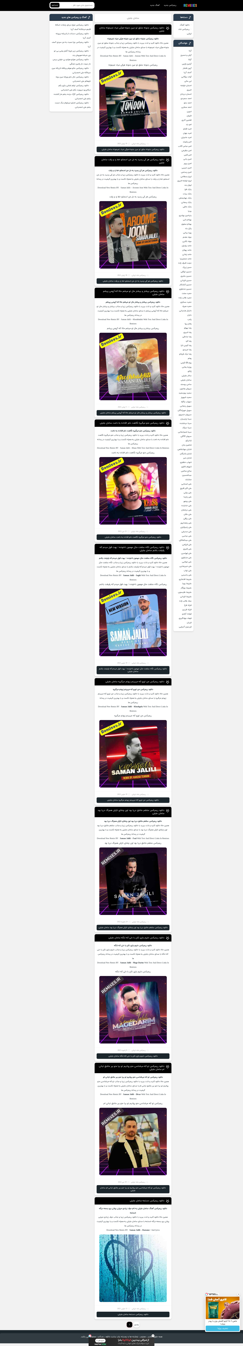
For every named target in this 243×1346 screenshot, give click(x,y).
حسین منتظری (185, 289)
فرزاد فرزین (187, 609)
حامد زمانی (187, 254)
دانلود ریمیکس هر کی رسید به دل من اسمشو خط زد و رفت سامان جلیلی (133, 281)
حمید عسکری (186, 302)
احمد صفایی (186, 107)
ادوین (189, 111)
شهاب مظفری (186, 462)
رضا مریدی (187, 349)
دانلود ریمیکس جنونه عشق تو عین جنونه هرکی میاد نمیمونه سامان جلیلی (133, 149)
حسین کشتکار (186, 284)
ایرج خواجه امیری (184, 180)
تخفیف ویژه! (222, 1328)
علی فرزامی (187, 544)
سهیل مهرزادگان (185, 410)
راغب (189, 319)
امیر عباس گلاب (185, 146)
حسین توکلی (186, 271)
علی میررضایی (185, 566)
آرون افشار (187, 68)
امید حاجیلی (186, 137)
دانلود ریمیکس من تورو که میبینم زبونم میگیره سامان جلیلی (134, 681)
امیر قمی (188, 155)
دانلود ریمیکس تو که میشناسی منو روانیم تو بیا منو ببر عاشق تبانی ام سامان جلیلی (133, 1189)
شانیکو (189, 440)
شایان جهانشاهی (184, 449)
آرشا (190, 59)
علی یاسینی (186, 575)
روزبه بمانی (187, 367)
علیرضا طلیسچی (185, 592)
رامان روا (188, 323)
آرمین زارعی (187, 64)
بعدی (136, 1324)
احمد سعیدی (186, 98)
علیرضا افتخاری (185, 579)
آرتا (190, 51)
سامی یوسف (186, 384)
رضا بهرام (188, 328)
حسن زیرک (187, 267)
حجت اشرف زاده (185, 263)
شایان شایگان (186, 453)
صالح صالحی (186, 471)
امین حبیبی (187, 168)
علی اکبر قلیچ (186, 488)
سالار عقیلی (187, 375)
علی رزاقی (187, 518)
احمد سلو (188, 103)
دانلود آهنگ (185, 25)
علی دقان (188, 514)
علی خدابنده (186, 505)
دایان (189, 315)
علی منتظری (186, 557)
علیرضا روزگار (186, 588)
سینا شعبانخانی (185, 432)
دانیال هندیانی (185, 310)
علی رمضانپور (186, 523)
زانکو (190, 371)
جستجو (55, 5)
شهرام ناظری (186, 466)
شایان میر (187, 458)
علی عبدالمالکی (185, 540)
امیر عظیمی (186, 150)
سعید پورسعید (185, 393)
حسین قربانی (186, 280)
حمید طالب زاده (185, 297)
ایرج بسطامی (186, 176)
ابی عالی (188, 81)
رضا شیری (187, 332)
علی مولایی (187, 562)
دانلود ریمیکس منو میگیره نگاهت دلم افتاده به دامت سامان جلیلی (132, 423)
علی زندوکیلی (186, 527)
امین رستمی (186, 172)
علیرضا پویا (187, 583)
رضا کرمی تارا (186, 345)
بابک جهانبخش (185, 198)
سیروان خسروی (185, 414)
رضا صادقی (187, 336)
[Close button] (153, 1335)
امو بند (189, 124)
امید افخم (187, 129)
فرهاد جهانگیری (185, 618)
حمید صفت (187, 293)
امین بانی (187, 159)
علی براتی (188, 492)
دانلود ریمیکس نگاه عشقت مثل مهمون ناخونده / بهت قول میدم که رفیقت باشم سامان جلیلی (133, 670)
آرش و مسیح (186, 55)
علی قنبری (187, 549)
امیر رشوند (187, 141)
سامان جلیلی (186, 380)
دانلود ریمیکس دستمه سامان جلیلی (147, 1200)
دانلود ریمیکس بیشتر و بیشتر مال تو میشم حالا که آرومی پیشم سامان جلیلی (133, 412)
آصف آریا (188, 72)
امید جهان (187, 133)
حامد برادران (187, 245)
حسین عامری (186, 276)
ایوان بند (188, 185)
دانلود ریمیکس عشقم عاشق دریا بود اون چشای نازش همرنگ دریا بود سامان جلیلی (133, 927)
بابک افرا (188, 189)
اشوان (189, 115)
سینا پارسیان (186, 419)
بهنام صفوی (186, 224)
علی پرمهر (187, 501)
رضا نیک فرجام (185, 354)
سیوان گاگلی (186, 436)
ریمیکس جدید (170, 5)
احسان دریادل (186, 94)
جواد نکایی (187, 241)
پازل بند (188, 228)
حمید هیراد (187, 306)
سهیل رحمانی (186, 406)
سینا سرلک (187, 427)
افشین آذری (187, 120)
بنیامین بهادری (185, 215)
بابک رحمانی (186, 202)
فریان (189, 622)
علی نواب (188, 570)
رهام (190, 358)
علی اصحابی (186, 484)
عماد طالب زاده (185, 601)
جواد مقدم (187, 237)
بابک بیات (187, 194)
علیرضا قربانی (186, 596)
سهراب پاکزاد (186, 401)
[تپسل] (90, 1335)
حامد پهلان (187, 250)
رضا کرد (189, 341)
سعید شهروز (186, 397)
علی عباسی (187, 536)
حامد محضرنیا (186, 258)
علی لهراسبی (186, 553)
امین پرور (188, 163)
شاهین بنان (187, 445)
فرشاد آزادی (187, 614)
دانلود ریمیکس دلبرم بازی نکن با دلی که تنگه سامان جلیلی (136, 937)
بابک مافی (187, 206)
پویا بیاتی (187, 232)
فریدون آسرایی (185, 627)
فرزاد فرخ (188, 605)
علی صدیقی (186, 531)
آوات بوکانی (186, 77)
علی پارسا (188, 497)
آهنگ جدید (155, 5)
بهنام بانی (187, 219)
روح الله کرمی (186, 362)
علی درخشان (186, 510)
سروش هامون (186, 388)
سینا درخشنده (186, 423)
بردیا (190, 211)
